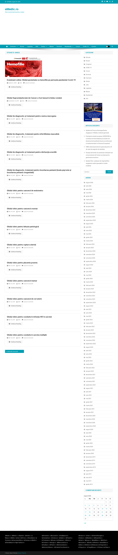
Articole (88, 57)
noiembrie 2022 (90, 337)
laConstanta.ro (46, 538)
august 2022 (89, 347)
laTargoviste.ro (103, 545)
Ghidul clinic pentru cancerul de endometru (25, 190)
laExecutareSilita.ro (17, 540)
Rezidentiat (68, 46)
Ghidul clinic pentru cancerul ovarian (22, 209)
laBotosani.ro (82, 542)
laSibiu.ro (81, 545)
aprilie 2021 (89, 402)
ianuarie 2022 (90, 371)
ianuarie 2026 (90, 206)
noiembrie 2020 (90, 419)
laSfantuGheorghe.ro (97, 535)
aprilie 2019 (89, 484)
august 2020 (89, 429)
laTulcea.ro (100, 547)
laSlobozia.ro (95, 545)
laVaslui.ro (81, 538)
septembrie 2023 (91, 302)
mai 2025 (88, 234)
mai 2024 (88, 275)
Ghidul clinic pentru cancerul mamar (22, 281)
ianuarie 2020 (90, 453)
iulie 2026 (88, 186)
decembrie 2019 (90, 457)
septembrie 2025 (91, 220)
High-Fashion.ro (19, 542)
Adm (20, 83)
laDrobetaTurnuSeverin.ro (61, 547)
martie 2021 (89, 405)
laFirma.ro (24, 538)
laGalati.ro (62, 538)
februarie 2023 (90, 326)
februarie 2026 (90, 203)
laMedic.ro (15, 535)
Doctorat (59, 46)
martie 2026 (89, 199)
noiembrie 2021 (90, 378)
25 (89, 515)
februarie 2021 (90, 409)
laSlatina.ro (87, 545)
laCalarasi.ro (60, 540)
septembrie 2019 (91, 467)
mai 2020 (88, 440)
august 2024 (89, 265)
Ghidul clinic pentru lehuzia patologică (23, 227)
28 (102, 515)
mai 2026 (88, 193)
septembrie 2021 (91, 385)
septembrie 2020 (91, 426)
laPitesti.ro (52, 545)
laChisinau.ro (27, 540)
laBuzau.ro (54, 540)
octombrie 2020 (90, 422)
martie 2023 (89, 323)
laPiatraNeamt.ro (10, 542)
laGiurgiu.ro (53, 542)
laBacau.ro (88, 540)
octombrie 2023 (90, 299)
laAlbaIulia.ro (89, 538)
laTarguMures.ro (92, 547)
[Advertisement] (59, 31)
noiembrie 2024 (90, 254)
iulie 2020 (88, 433)
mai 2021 (88, 398)
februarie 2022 (90, 367)
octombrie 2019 (90, 464)
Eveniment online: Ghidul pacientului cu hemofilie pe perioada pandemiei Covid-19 (41, 80)
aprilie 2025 (89, 237)
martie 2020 (89, 446)
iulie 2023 (88, 309)
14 (102, 509)
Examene (13, 46)
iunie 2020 (89, 436)
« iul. (85, 523)
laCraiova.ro (54, 538)
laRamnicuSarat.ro (61, 545)
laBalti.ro (34, 540)
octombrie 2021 (90, 381)
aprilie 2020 (89, 443)
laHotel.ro (28, 535)
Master (52, 46)
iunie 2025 (89, 230)
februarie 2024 (90, 285)
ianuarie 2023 (90, 330)
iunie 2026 (89, 189)
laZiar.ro (18, 538)
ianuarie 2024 (90, 289)
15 (106, 509)
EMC (37, 46)
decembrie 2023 (90, 292)
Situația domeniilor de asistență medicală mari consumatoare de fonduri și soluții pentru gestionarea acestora (99, 155)
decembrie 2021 (90, 374)
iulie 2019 (88, 474)
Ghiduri (43, 46)
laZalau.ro (107, 547)
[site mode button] (108, 46)
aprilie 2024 (89, 278)
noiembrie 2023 (90, 295)
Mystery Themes (22, 553)
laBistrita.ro (104, 540)
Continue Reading (16, 87)
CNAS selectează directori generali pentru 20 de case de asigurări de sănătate (99, 148)
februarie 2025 (90, 244)
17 (85, 512)
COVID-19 (85, 46)
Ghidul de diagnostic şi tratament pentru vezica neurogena (31, 116)
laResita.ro (96, 542)
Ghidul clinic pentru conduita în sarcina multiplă (27, 335)
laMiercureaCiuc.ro (62, 542)
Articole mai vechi (13, 351)
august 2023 (89, 306)
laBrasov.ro (81, 535)
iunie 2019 (89, 477)
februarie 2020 (90, 450)
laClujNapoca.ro (63, 535)
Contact (93, 46)
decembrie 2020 (90, 415)
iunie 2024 (89, 271)
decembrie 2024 (90, 251)
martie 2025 (89, 241)
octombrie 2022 (90, 340)
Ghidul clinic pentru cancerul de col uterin (24, 299)
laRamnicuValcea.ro (47, 547)
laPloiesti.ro (69, 538)
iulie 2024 (88, 268)
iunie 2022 (89, 354)
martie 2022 (89, 364)
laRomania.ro (46, 535)
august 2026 (89, 182)
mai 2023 (88, 316)
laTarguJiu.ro (82, 547)
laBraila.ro (90, 542)
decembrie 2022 (90, 333)
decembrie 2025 (90, 210)
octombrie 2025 (90, 216)
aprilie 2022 (89, 361)
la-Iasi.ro (88, 535)
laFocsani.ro (45, 542)
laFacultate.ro (31, 538)
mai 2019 (88, 481)
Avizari (22, 46)
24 (85, 515)
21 (102, 512)
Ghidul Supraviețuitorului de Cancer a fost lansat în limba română (34, 98)
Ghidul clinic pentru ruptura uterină (21, 245)
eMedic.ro (11, 9)
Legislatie (30, 46)
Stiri (87, 98)
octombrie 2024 (90, 258)
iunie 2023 (89, 313)
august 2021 (89, 388)
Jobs (87, 85)
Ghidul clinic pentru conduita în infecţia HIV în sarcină (29, 317)
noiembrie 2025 (90, 213)
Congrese (88, 64)
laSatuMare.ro (104, 542)
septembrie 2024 (91, 261)
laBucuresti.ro (54, 535)
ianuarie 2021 (90, 412)
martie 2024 (89, 282)
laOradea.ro (45, 545)
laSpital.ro (21, 535)
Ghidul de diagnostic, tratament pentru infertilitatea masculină (33, 134)
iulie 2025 (88, 227)
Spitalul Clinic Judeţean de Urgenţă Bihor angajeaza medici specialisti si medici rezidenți (97, 163)
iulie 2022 (88, 350)
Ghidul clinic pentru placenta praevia (22, 263)
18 (89, 512)
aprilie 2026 (89, 196)
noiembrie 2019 (90, 460)
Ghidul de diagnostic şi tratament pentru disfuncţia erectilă (32, 152)
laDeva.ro (68, 540)
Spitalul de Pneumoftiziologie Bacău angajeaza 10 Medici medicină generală (97, 132)
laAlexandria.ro (98, 538)
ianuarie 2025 (90, 247)
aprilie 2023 (89, 319)
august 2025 (89, 223)
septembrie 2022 (91, 343)
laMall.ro (12, 538)
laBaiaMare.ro (96, 540)
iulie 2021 (88, 391)
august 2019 (89, 470)
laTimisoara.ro (46, 540)
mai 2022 (88, 357)
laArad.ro (81, 540)
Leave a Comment (30, 83)
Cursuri (78, 46)
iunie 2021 (89, 395)
